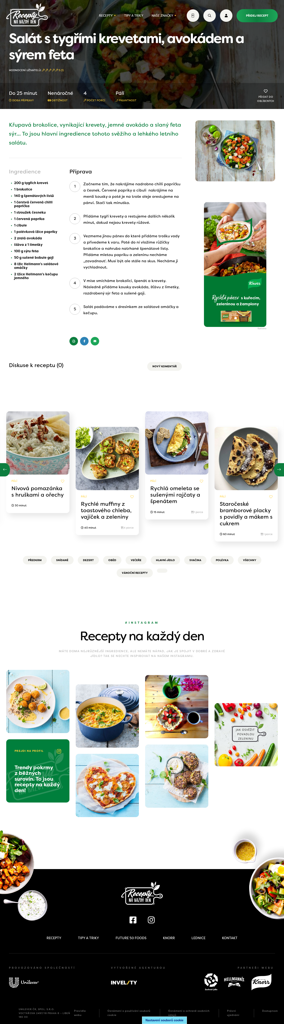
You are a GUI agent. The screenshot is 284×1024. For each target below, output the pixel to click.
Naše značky (162, 16)
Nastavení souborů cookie (164, 1020)
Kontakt (229, 938)
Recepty (106, 16)
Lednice (198, 938)
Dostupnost (270, 1011)
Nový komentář (164, 366)
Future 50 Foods (131, 938)
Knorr (169, 938)
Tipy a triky (133, 16)
